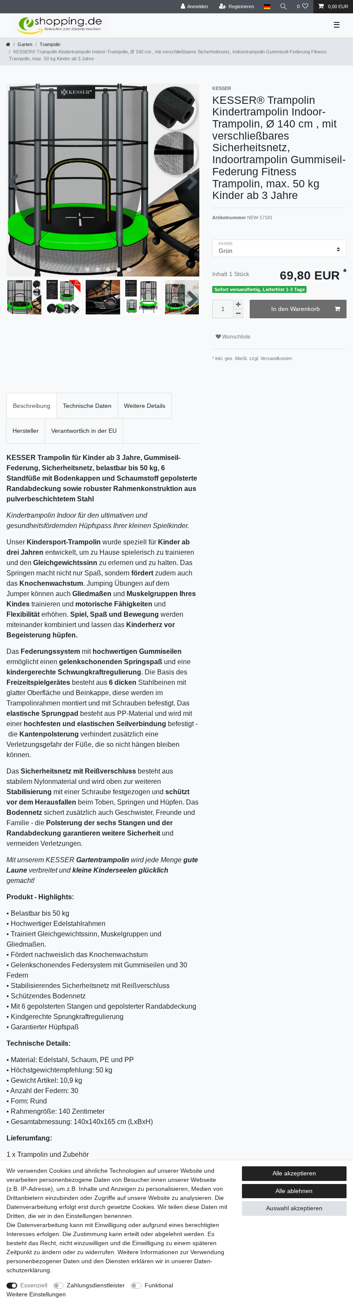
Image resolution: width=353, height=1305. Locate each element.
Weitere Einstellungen (36, 1294)
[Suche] (283, 6)
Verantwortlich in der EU (84, 430)
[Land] (267, 6)
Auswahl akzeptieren (294, 1208)
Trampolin (50, 44)
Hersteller (25, 430)
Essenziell (33, 1285)
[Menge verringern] (238, 313)
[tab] (31, 405)
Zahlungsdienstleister (96, 1285)
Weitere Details (144, 405)
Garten (25, 44)
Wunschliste (236, 337)
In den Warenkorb (295, 308)
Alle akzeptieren (294, 1173)
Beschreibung (31, 405)
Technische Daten (87, 405)
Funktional (159, 1285)
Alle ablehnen (294, 1190)
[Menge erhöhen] (238, 304)
